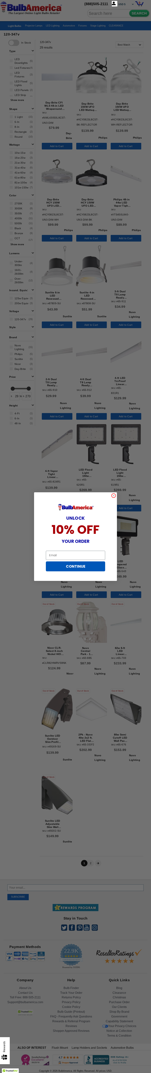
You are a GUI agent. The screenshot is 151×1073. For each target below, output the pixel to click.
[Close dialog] (113, 495)
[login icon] (114, 3)
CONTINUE (75, 566)
